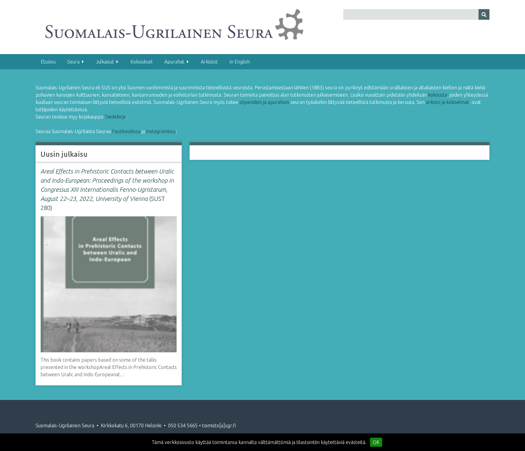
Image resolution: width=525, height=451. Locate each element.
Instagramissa (161, 131)
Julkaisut (105, 61)
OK (376, 442)
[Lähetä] (484, 14)
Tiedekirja (115, 116)
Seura (73, 61)
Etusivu (48, 61)
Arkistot (209, 61)
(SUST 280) (107, 189)
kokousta (437, 95)
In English (239, 61)
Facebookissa (127, 131)
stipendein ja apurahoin (264, 102)
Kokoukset (141, 61)
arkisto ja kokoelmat (447, 102)
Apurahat (174, 61)
